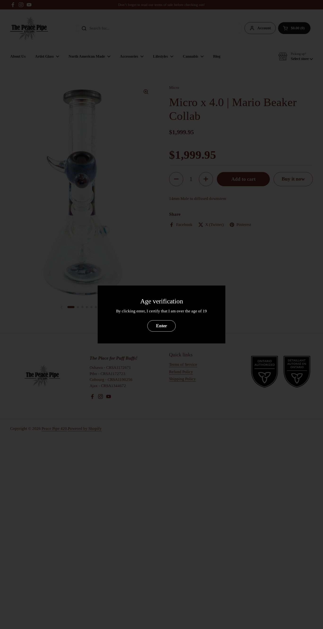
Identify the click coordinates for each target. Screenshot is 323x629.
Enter (161, 325)
